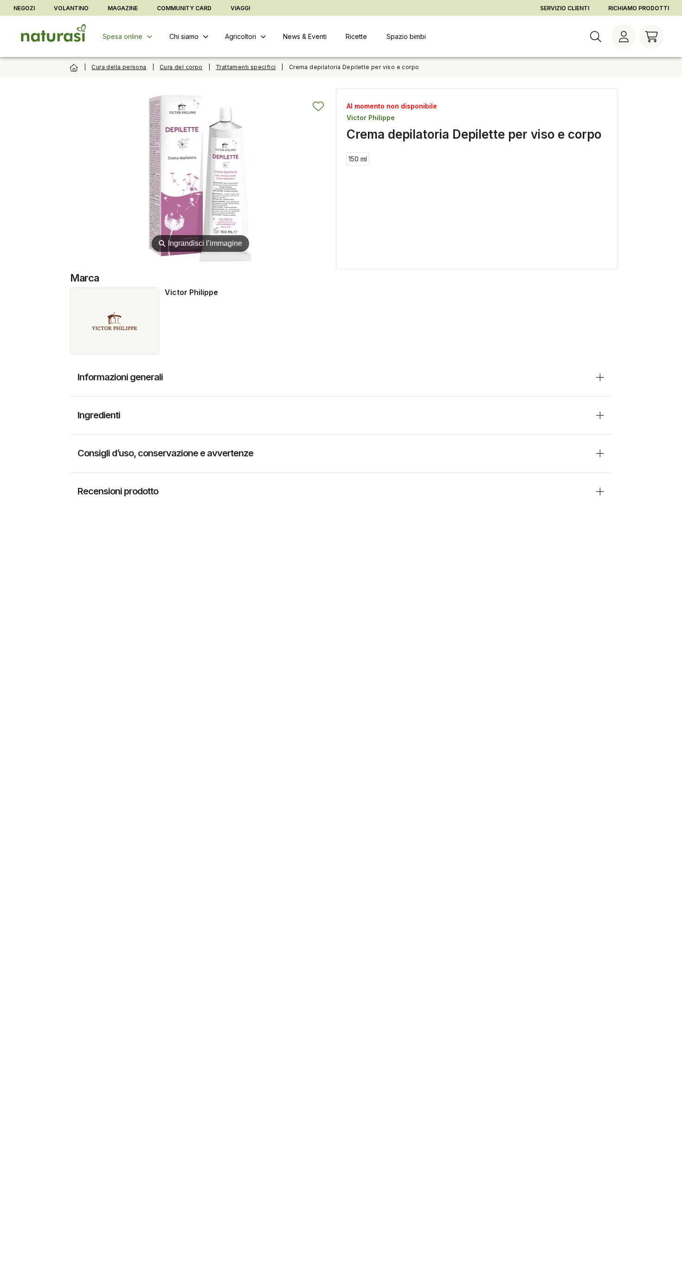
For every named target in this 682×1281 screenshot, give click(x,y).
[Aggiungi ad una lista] (318, 106)
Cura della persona (118, 67)
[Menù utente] (623, 37)
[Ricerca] (596, 37)
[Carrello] (651, 37)
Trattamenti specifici (246, 67)
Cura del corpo (181, 67)
